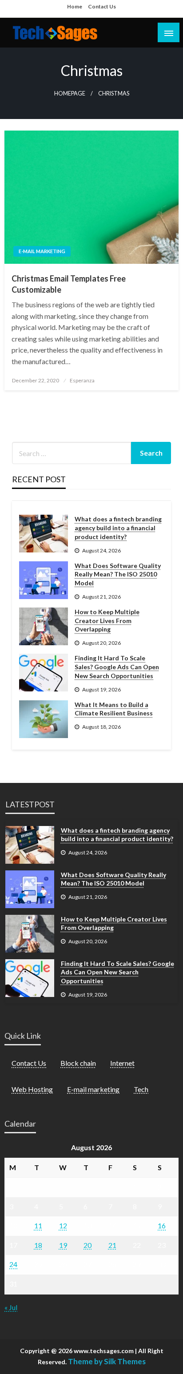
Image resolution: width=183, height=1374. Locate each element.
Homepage (69, 93)
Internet (122, 1063)
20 (88, 1245)
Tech (141, 1089)
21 (112, 1245)
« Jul (10, 1307)
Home (74, 6)
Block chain (78, 1063)
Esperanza (82, 380)
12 (63, 1225)
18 (38, 1245)
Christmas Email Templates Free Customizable (69, 284)
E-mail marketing (42, 251)
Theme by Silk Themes (107, 1361)
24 (13, 1264)
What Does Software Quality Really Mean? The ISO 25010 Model (118, 574)
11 (38, 1225)
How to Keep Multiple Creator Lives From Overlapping (107, 620)
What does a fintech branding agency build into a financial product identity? (118, 527)
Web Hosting (32, 1089)
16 (162, 1225)
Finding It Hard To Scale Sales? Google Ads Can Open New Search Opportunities (117, 666)
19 (63, 1245)
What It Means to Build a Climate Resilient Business (114, 709)
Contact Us (102, 6)
